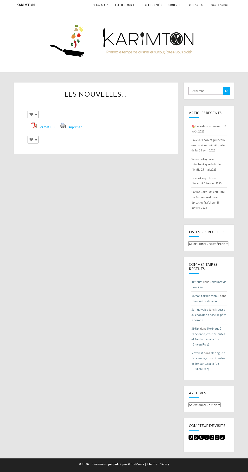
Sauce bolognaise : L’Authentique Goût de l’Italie (206, 164)
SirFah (195, 328)
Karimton (25, 4)
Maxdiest (197, 353)
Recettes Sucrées (125, 5)
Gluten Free (175, 5)
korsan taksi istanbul (205, 296)
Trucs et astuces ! (220, 5)
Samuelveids (199, 309)
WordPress (136, 464)
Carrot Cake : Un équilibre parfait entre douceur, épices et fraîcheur (208, 197)
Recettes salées (152, 5)
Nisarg (165, 464)
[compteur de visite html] (206, 438)
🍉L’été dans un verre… (207, 126)
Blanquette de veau (204, 301)
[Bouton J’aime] (31, 114)
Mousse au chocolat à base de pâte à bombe (208, 315)
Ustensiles (196, 5)
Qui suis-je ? (100, 5)
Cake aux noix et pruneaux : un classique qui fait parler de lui (208, 145)
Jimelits (196, 282)
